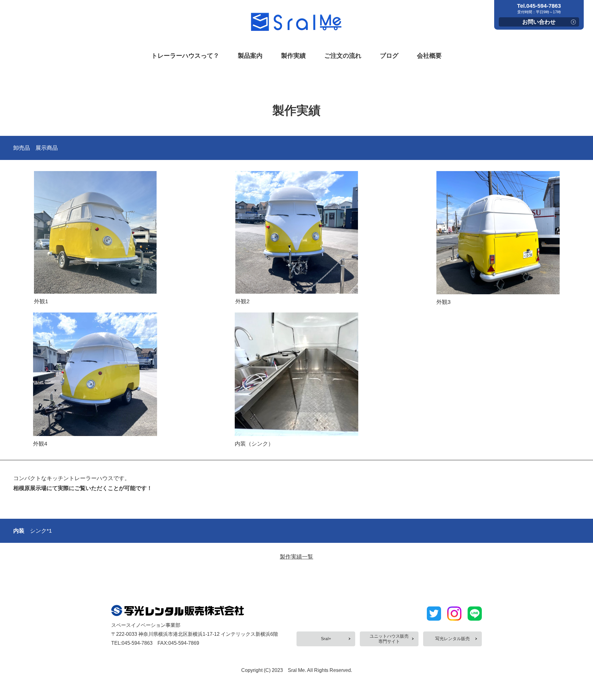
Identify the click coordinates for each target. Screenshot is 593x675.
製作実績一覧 (296, 557)
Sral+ (326, 638)
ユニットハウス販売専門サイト (389, 639)
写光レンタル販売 (452, 638)
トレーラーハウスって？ (185, 55)
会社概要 (429, 55)
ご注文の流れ (342, 55)
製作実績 (293, 55)
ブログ (389, 55)
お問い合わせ (539, 22)
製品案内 (250, 55)
